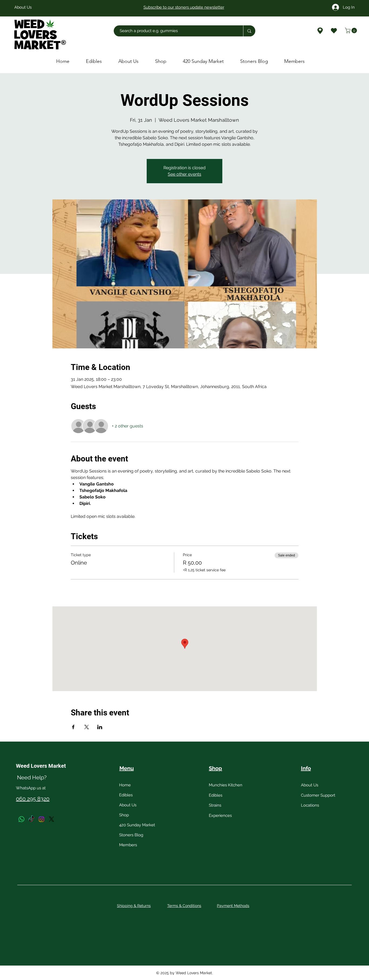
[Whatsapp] (21, 819)
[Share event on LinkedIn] (99, 727)
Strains (215, 805)
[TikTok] (31, 819)
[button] (351, 30)
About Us (127, 805)
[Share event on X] (86, 727)
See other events (184, 174)
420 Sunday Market (137, 825)
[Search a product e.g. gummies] (249, 30)
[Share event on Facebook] (73, 727)
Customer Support (318, 795)
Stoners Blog (131, 835)
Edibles (126, 795)
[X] (51, 819)
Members (128, 844)
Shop (124, 815)
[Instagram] (41, 819)
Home (125, 785)
